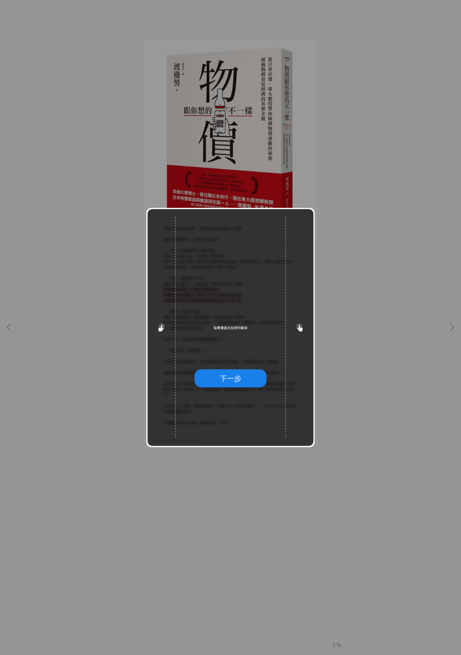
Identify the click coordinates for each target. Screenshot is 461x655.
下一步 (230, 378)
